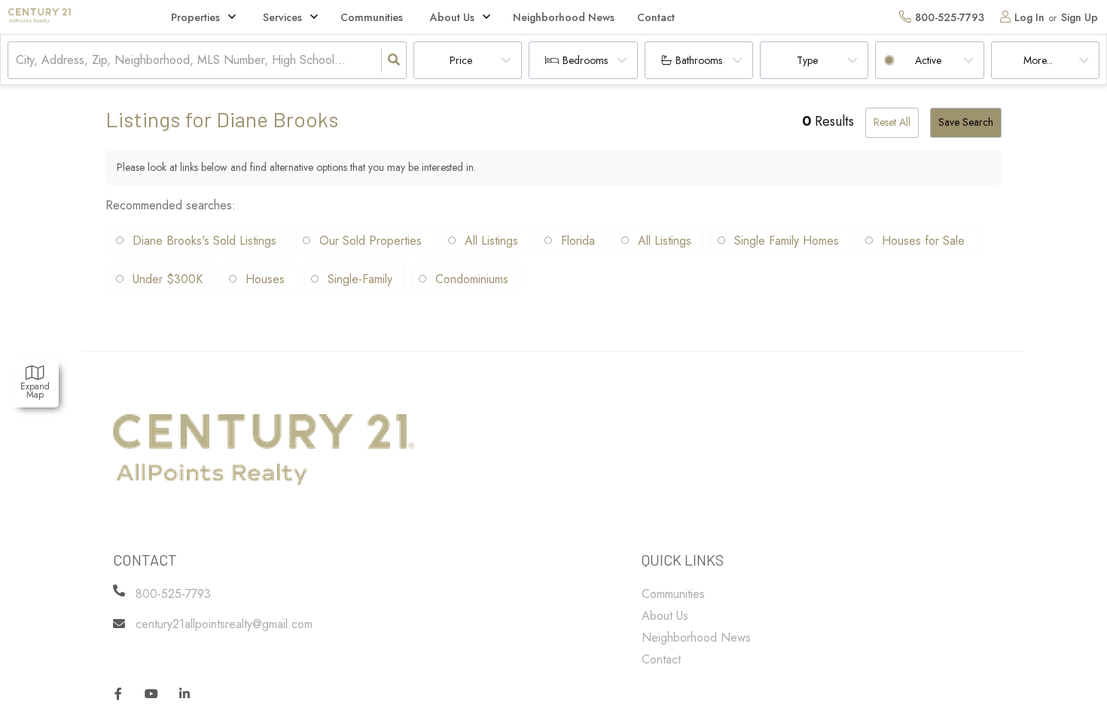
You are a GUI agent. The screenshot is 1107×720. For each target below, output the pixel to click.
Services (282, 17)
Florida (578, 240)
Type (807, 60)
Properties (195, 17)
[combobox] (18, 60)
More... (1038, 60)
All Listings (491, 240)
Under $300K (168, 279)
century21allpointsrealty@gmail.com (224, 624)
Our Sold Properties (370, 240)
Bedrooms (585, 60)
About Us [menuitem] (665, 615)
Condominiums (471, 279)
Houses (265, 279)
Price (461, 60)
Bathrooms (698, 60)
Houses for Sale (923, 240)
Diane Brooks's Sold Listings (204, 240)
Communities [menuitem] (371, 17)
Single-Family (360, 279)
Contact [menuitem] (656, 17)
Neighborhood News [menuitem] (563, 17)
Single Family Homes (786, 240)
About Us (452, 17)
